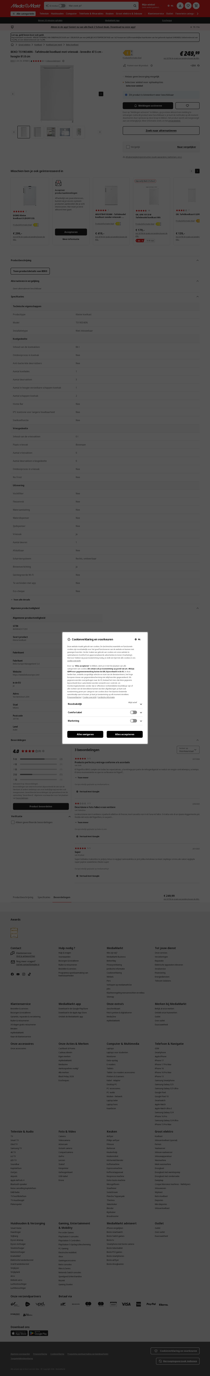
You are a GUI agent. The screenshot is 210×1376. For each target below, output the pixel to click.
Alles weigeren (85, 734)
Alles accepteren (124, 734)
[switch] (133, 712)
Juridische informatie (106, 697)
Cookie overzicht (89, 697)
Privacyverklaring (74, 697)
